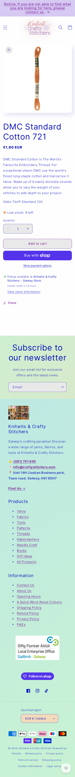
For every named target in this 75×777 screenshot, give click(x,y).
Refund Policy (28, 613)
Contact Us (25, 585)
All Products (26, 562)
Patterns (23, 528)
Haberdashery (28, 539)
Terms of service (28, 759)
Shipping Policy (29, 608)
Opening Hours (29, 596)
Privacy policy (54, 753)
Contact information (30, 766)
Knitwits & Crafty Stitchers (35, 748)
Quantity (9, 220)
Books (22, 551)
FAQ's (21, 624)
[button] (5, 27)
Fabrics (23, 517)
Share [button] (12, 302)
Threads (23, 534)
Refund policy (33, 753)
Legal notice (53, 766)
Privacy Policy (28, 619)
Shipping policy (51, 759)
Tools (21, 522)
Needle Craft (27, 545)
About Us (24, 591)
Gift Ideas (24, 556)
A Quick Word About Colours (39, 602)
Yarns (21, 511)
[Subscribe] (61, 387)
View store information (23, 291)
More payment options (38, 265)
